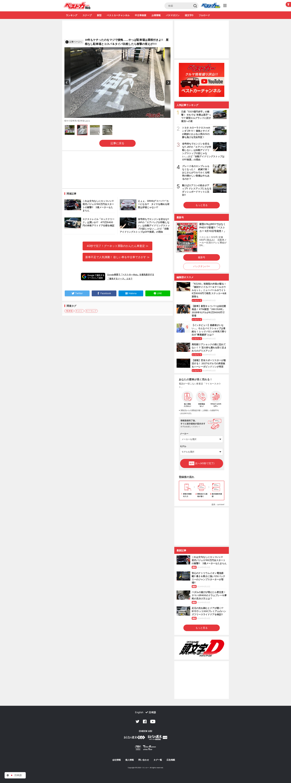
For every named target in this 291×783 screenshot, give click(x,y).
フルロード (204, 15)
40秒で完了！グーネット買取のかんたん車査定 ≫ (117, 245)
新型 (99, 15)
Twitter (137, 721)
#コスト (79, 311)
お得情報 (156, 15)
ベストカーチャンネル (118, 15)
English (139, 712)
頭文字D (189, 15)
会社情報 (116, 760)
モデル (183, 446)
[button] (66, 82)
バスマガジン (173, 15)
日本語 (152, 712)
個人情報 (129, 760)
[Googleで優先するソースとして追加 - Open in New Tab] (93, 276)
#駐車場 (69, 311)
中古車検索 (140, 15)
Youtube (152, 721)
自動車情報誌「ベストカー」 (77, 5)
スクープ (87, 15)
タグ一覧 (158, 760)
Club (210, 5)
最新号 (201, 257)
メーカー (184, 433)
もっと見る (202, 205)
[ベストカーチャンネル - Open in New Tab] (201, 80)
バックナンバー (201, 266)
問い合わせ (143, 760)
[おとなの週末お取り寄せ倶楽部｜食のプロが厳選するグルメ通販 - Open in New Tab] (134, 737)
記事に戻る (117, 143)
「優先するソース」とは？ (120, 278)
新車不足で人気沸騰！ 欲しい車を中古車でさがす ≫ (117, 257)
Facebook (145, 721)
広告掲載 (171, 760)
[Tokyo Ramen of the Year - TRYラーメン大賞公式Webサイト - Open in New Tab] (145, 748)
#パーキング (91, 311)
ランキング (71, 15)
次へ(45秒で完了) (201, 463)
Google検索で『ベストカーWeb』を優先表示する (130, 274)
